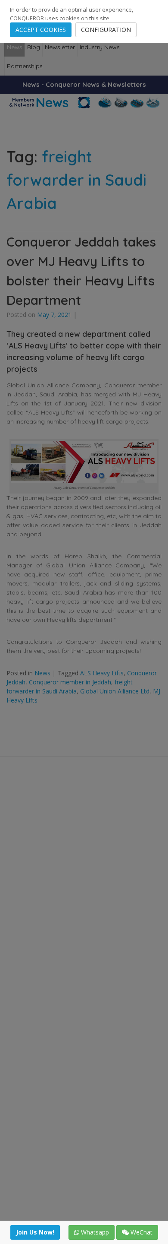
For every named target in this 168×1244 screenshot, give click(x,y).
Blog (33, 47)
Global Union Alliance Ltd (114, 691)
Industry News (100, 47)
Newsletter (60, 47)
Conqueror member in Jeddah (70, 682)
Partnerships (25, 66)
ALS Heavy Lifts (102, 673)
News (14, 47)
